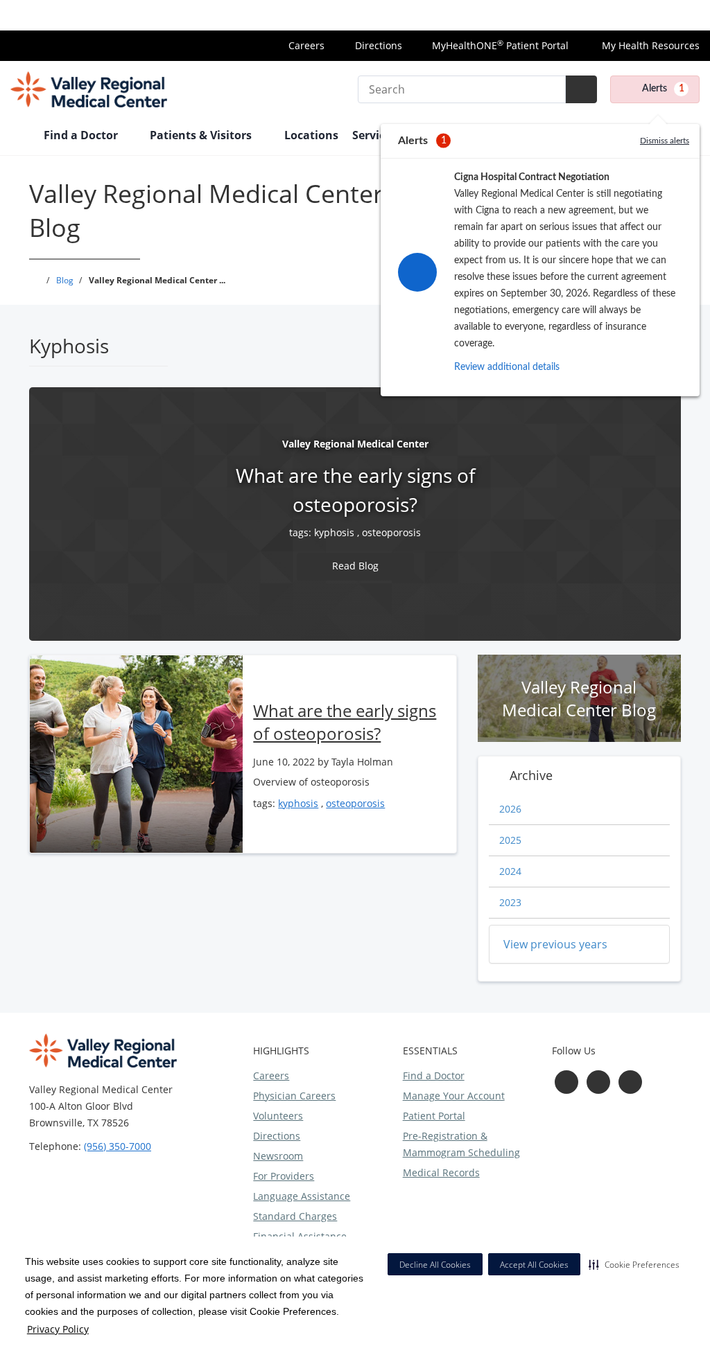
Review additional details (507, 367)
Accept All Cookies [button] (534, 1264)
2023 (510, 902)
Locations (311, 135)
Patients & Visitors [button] (202, 135)
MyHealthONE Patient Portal (500, 45)
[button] (634, 1264)
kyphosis (334, 532)
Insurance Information (648, 14)
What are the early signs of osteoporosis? (344, 722)
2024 (510, 871)
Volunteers (278, 1115)
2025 (510, 840)
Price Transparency (533, 14)
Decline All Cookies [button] (435, 1264)
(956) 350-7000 (117, 1146)
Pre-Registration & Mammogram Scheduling (461, 1144)
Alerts (663, 89)
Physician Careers (294, 1095)
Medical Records (441, 1172)
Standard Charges (295, 1216)
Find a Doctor (434, 1075)
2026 (510, 808)
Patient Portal (434, 1115)
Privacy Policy (58, 1329)
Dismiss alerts (664, 140)
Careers (306, 45)
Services (374, 135)
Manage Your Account (454, 1095)
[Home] (20, 136)
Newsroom (278, 1155)
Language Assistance (301, 1196)
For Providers (283, 1176)
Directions (378, 45)
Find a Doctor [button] (82, 135)
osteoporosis (391, 532)
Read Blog (355, 565)
